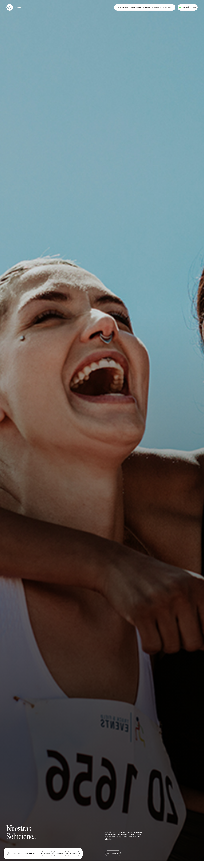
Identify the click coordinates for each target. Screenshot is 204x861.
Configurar (60, 853)
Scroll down (112, 853)
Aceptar (47, 853)
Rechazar (73, 853)
